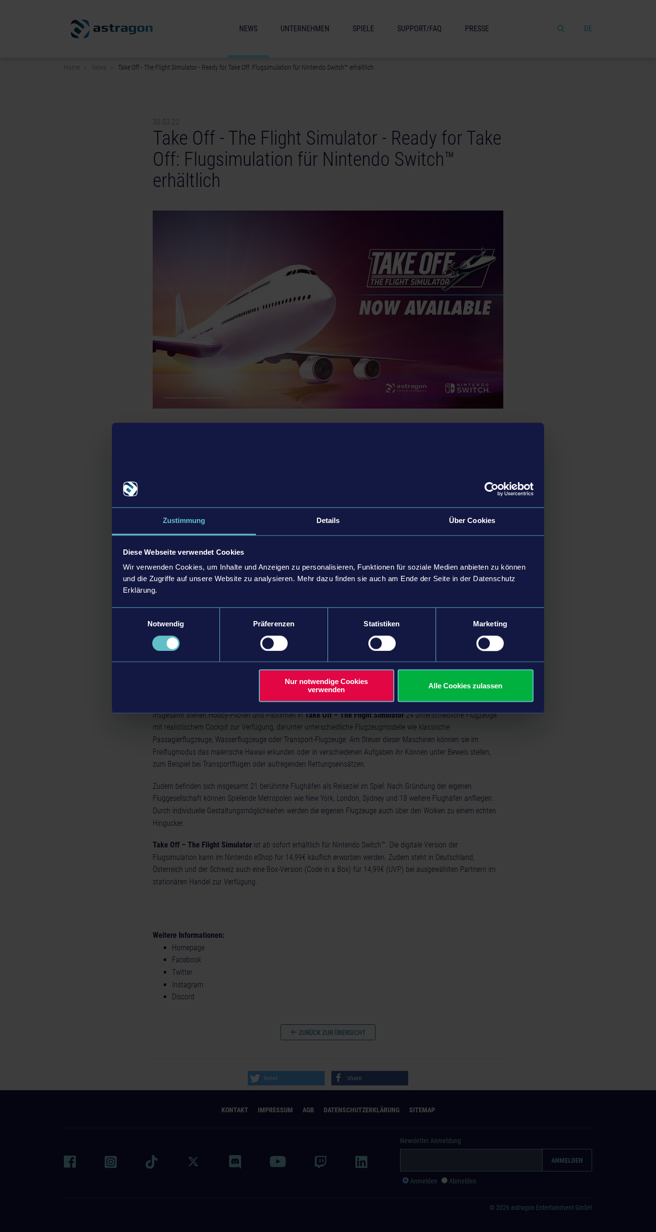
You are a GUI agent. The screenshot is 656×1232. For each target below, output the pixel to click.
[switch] (274, 643)
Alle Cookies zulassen (465, 686)
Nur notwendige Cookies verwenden (326, 686)
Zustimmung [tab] (184, 521)
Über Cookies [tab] (472, 521)
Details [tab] (328, 521)
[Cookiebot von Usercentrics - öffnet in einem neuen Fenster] (491, 489)
